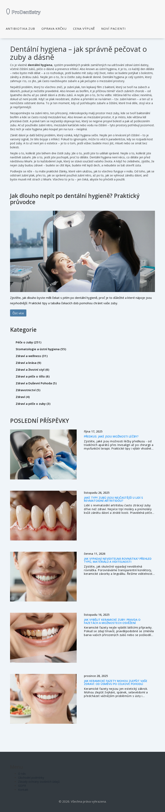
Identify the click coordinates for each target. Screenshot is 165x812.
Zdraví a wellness (31, 356)
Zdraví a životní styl (32, 369)
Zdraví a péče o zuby (33, 404)
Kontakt (23, 790)
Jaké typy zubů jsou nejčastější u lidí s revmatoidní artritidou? (113, 499)
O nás (22, 773)
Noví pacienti (113, 28)
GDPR (22, 786)
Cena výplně (84, 28)
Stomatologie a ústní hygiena (41, 349)
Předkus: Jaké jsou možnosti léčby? (111, 436)
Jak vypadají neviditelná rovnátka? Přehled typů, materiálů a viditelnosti (118, 560)
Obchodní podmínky (31, 777)
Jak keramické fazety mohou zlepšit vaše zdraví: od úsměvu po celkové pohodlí (115, 682)
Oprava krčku (54, 28)
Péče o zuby (28, 342)
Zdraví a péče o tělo (33, 376)
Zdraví (23, 397)
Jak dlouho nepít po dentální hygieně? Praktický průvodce (74, 199)
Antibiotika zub (20, 28)
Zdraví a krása (28, 363)
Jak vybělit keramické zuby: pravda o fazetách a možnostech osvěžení (112, 621)
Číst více (18, 313)
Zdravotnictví (28, 390)
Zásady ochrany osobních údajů (39, 782)
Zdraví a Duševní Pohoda (36, 383)
